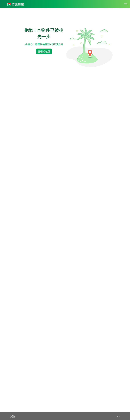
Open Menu (125, 4)
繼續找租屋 (44, 51)
